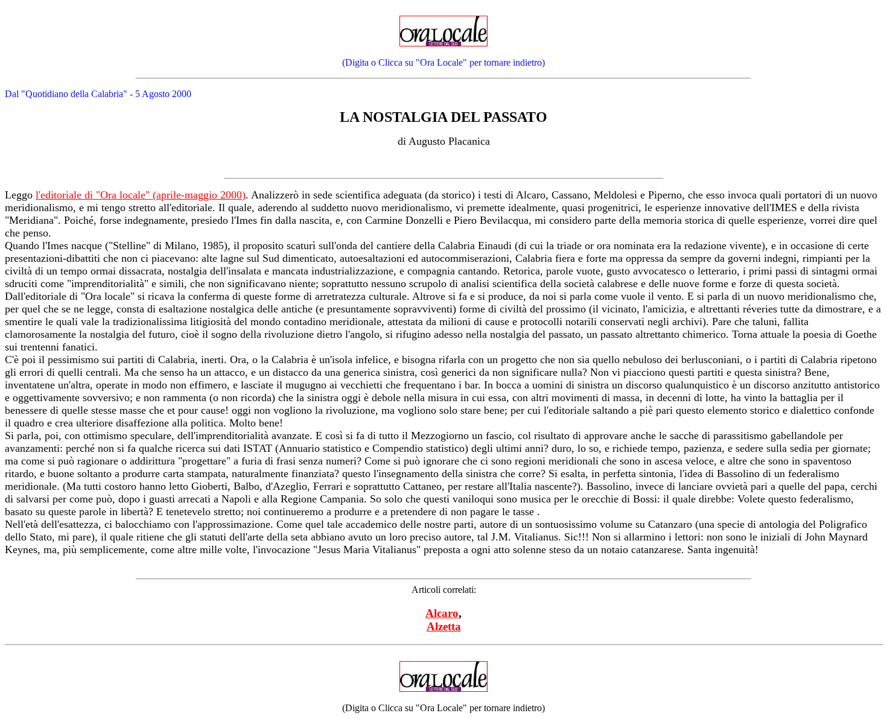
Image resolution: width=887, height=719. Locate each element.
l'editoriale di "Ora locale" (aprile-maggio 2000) (141, 195)
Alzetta (444, 626)
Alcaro (442, 613)
